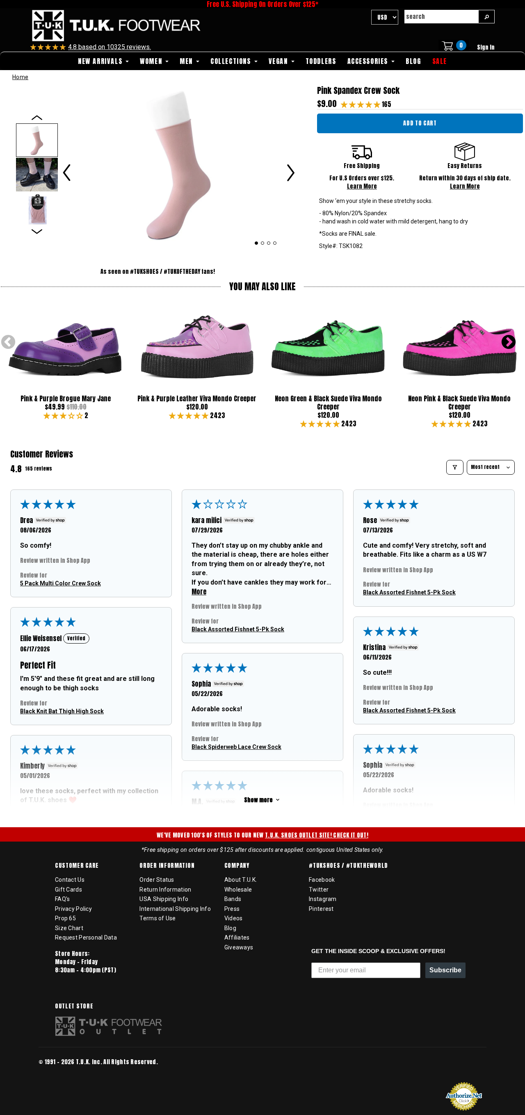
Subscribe (445, 970)
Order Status (156, 879)
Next (508, 342)
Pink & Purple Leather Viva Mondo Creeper (196, 398)
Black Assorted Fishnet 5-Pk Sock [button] (238, 629)
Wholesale (238, 889)
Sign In (486, 47)
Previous (8, 342)
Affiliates (237, 937)
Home (20, 77)
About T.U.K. (240, 879)
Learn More (362, 186)
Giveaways (238, 947)
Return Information (165, 889)
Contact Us (69, 879)
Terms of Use (157, 918)
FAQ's (62, 899)
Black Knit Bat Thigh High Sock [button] (62, 711)
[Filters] (454, 467)
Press (232, 909)
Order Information (166, 865)
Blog (230, 928)
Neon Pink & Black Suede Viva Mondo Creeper (459, 403)
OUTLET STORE (74, 1006)
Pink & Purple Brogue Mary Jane (66, 398)
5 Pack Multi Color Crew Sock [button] (60, 583)
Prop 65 (65, 918)
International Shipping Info (175, 909)
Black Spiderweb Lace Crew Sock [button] (236, 746)
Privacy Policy (73, 909)
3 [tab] (268, 243)
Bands (232, 899)
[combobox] (441, 16)
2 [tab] (262, 243)
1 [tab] (256, 243)
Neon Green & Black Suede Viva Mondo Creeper (328, 403)
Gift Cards (68, 889)
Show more (258, 799)
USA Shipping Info (163, 899)
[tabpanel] (179, 164)
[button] (361, 104)
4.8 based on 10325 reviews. (109, 47)
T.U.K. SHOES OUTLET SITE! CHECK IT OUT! (316, 835)
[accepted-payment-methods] (63, 1073)
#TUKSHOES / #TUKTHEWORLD (348, 865)
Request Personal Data (86, 937)
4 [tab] (275, 243)
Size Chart (69, 928)
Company (236, 865)
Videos (233, 918)
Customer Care (77, 865)
